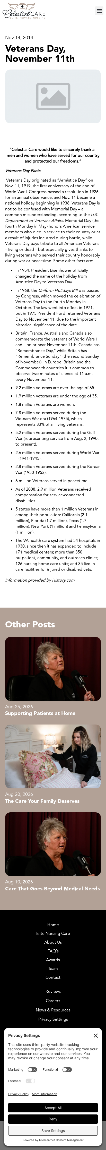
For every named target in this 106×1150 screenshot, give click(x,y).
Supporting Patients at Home (40, 713)
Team (53, 969)
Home (53, 925)
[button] (99, 10)
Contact (53, 977)
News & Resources (53, 1010)
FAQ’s (53, 951)
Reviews (53, 992)
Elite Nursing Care (53, 934)
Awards (53, 960)
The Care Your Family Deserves (42, 801)
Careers (53, 1001)
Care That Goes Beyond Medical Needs (52, 889)
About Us (53, 942)
